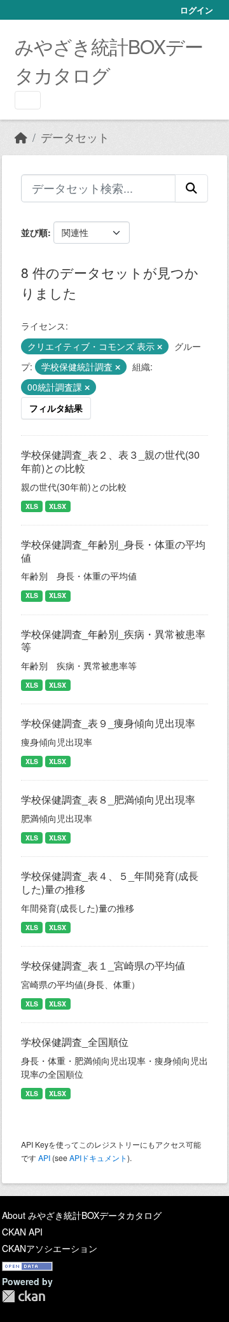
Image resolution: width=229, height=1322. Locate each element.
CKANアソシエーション (49, 1248)
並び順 (34, 232)
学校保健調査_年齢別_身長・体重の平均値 (113, 551)
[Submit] (191, 188)
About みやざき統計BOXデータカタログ (82, 1215)
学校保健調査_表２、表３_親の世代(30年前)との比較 (110, 461)
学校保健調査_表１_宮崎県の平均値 (103, 965)
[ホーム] (21, 137)
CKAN (23, 1296)
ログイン (196, 10)
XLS (31, 506)
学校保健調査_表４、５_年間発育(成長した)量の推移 (109, 882)
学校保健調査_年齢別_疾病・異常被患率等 (113, 641)
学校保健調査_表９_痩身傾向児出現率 (108, 723)
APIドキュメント (98, 1157)
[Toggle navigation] (28, 100)
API (44, 1157)
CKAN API (22, 1231)
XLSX (57, 506)
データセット (75, 137)
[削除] (159, 347)
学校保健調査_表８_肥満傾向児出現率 (108, 799)
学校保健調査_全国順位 (74, 1041)
